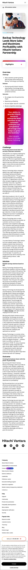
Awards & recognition (7, 484)
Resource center (6, 519)
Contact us (4, 490)
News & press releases (7, 471)
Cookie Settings (14, 567)
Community (5, 499)
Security (4, 512)
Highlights (9, 64)
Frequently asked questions (9, 504)
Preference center (6, 479)
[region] (14, 555)
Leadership (5, 476)
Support (4, 496)
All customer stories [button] (10, 7)
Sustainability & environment (9, 465)
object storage (8, 311)
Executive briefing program (9, 481)
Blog (3, 527)
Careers (4, 468)
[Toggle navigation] (25, 2)
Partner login (5, 530)
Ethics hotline (5, 507)
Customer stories (6, 522)
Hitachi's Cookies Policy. (10, 559)
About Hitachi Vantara (7, 463)
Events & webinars (6, 473)
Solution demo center (7, 533)
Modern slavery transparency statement (12, 487)
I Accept (14, 564)
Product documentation (8, 502)
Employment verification (8, 510)
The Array (4, 524)
